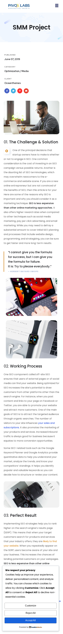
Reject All (31, 613)
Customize (30, 605)
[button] (57, 6)
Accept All (30, 620)
